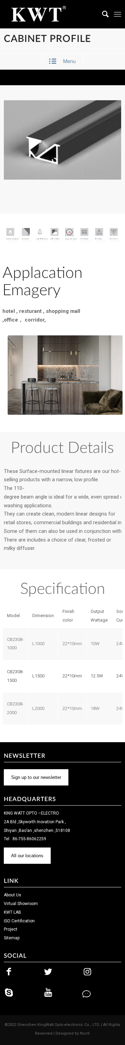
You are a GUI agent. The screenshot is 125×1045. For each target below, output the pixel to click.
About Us (12, 895)
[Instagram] (87, 972)
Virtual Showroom (21, 903)
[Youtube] (48, 992)
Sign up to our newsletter (36, 777)
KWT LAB (12, 912)
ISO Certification (19, 921)
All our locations (27, 855)
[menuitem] (102, 14)
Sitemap (11, 938)
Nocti (85, 1033)
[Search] (102, 14)
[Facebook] (9, 972)
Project (10, 929)
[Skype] (9, 992)
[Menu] (117, 14)
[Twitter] (48, 972)
